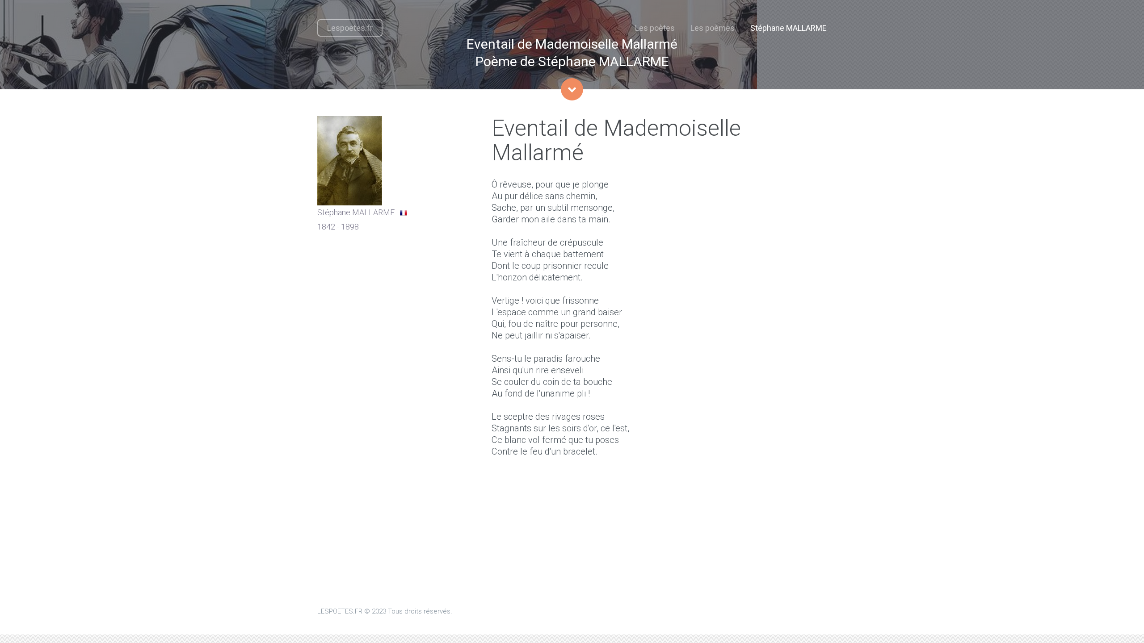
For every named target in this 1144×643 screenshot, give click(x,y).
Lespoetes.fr (350, 28)
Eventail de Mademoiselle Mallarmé (572, 44)
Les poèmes (712, 28)
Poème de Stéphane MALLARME (572, 61)
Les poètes (655, 28)
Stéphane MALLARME (788, 28)
